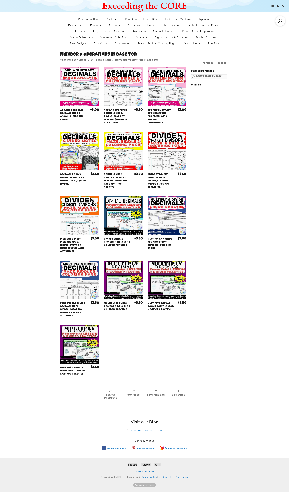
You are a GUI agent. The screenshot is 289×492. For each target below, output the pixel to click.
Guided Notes (192, 43)
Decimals (112, 19)
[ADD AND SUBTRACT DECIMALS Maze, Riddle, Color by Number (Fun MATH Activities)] (123, 86)
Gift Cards (178, 395)
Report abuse (182, 477)
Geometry (134, 25)
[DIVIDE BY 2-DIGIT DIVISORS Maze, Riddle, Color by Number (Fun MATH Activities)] (79, 215)
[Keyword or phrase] (193, 76)
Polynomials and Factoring (109, 31)
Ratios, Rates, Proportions (198, 31)
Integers (152, 25)
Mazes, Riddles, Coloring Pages (157, 43)
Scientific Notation (81, 37)
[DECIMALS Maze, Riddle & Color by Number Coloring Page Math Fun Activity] (123, 151)
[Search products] (280, 21)
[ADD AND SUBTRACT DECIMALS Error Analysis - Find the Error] (79, 86)
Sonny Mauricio (149, 477)
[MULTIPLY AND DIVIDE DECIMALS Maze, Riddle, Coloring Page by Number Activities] (79, 280)
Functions (114, 25)
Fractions (95, 25)
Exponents (204, 19)
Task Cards (100, 43)
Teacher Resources (73, 60)
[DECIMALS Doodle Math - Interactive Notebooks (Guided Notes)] (79, 151)
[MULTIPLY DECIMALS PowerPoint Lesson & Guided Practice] (123, 280)
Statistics (142, 37)
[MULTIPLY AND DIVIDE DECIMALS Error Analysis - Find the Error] (167, 215)
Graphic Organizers (207, 37)
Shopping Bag (156, 395)
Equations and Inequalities (141, 19)
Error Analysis (78, 43)
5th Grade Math (101, 60)
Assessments (123, 43)
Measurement (172, 25)
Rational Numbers (164, 31)
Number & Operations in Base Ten (136, 60)
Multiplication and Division (204, 25)
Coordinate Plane (88, 19)
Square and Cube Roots (114, 37)
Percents (80, 31)
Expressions (75, 25)
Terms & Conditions (144, 472)
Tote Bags (214, 43)
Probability (139, 31)
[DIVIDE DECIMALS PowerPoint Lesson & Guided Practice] (123, 215)
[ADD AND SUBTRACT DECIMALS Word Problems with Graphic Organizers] (167, 86)
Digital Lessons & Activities (171, 37)
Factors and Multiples (178, 19)
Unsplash (166, 477)
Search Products (110, 396)
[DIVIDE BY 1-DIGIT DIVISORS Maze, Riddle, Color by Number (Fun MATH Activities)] (167, 151)
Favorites (133, 395)
